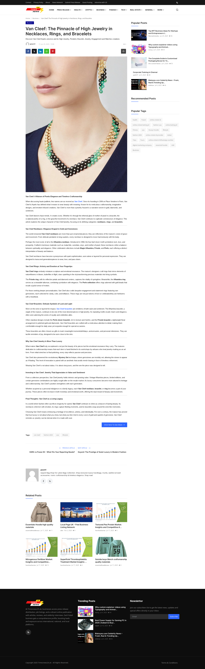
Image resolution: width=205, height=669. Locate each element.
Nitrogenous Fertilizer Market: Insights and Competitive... (39, 560)
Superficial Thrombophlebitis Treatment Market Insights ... (73, 560)
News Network (57, 2)
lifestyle (65, 435)
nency (150, 50)
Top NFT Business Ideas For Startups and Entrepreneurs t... (163, 32)
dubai (169, 135)
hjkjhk (97, 626)
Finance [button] (112, 10)
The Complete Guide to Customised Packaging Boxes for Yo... (162, 59)
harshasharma (100, 530)
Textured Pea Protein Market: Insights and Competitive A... (108, 525)
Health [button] (77, 10)
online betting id (171, 125)
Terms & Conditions (169, 663)
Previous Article (68, 448)
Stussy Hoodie (154, 130)
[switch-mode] (177, 2)
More (159, 10)
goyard (43, 470)
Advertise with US (101, 2)
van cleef (37, 435)
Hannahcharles (153, 36)
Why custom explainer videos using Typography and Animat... (162, 46)
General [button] (149, 10)
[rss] (28, 632)
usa (57, 435)
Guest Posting (87, 2)
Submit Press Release (72, 2)
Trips (134, 140)
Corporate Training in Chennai (145, 72)
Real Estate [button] (135, 10)
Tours (142, 140)
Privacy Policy (38, 2)
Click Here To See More (113, 425)
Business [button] (100, 10)
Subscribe (174, 616)
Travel (143, 120)
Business (36, 18)
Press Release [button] (63, 10)
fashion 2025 (48, 435)
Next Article (83, 448)
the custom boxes (154, 64)
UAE (172, 145)
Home (51, 10)
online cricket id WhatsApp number (161, 140)
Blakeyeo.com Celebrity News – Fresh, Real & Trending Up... (163, 81)
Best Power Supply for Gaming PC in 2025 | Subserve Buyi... (110, 621)
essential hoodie (161, 145)
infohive (151, 85)
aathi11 (135, 75)
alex (61, 530)
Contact (28, 2)
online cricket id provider (154, 135)
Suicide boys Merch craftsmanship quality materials (111, 560)
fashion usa (157, 125)
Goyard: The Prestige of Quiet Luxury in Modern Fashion (102, 452)
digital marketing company (142, 145)
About (48, 2)
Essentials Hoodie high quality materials (39, 525)
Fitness (135, 130)
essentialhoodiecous (33, 530)
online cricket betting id (141, 125)
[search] (177, 10)
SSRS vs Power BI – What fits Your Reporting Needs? (52, 452)
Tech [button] (123, 10)
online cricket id (155, 120)
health (135, 120)
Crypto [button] (88, 10)
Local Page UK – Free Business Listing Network (74, 525)
